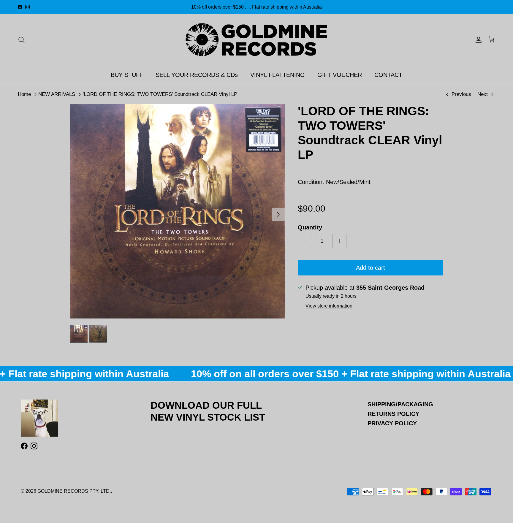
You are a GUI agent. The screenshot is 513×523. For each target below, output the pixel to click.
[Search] (21, 39)
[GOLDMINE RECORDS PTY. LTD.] (256, 39)
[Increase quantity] (339, 241)
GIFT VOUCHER (339, 75)
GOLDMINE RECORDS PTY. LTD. (74, 491)
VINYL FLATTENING (277, 75)
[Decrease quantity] (305, 241)
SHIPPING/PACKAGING (400, 404)
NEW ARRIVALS (56, 94)
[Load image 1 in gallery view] (177, 211)
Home (24, 94)
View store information (328, 305)
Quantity (310, 227)
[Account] (477, 39)
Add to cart (370, 267)
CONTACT (388, 75)
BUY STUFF (127, 75)
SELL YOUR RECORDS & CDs (197, 75)
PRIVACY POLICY (392, 423)
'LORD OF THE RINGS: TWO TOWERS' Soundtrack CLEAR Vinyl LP (160, 94)
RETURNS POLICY (393, 414)
